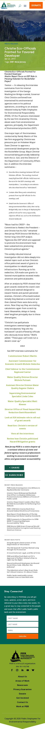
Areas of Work (22, 681)
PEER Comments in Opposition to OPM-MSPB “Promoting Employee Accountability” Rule (23, 521)
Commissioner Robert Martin (22, 356)
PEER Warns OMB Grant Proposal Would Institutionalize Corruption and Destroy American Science (23, 528)
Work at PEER (22, 706)
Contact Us (22, 702)
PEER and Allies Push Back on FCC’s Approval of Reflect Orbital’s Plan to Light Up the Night (22, 558)
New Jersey (20, 62)
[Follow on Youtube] (28, 670)
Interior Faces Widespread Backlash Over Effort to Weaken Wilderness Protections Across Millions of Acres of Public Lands (23, 496)
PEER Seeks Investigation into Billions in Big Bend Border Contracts (23, 489)
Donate (36, 5)
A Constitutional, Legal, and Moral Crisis (23, 553)
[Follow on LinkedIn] (22, 670)
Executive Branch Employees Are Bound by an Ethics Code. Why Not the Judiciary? (23, 565)
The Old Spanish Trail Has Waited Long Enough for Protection (23, 549)
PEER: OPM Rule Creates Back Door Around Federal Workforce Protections (23, 510)
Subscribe (16, 475)
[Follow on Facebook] (12, 670)
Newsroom (22, 685)
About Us (22, 676)
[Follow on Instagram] (17, 670)
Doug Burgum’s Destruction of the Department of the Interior (21, 544)
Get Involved (22, 698)
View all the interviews (22, 433)
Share (15, 467)
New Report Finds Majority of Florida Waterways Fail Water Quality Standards (23, 515)
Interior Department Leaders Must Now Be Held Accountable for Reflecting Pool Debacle (23, 504)
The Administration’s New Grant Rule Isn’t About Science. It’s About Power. (22, 571)
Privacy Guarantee (22, 689)
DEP (12, 62)
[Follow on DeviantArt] (33, 670)
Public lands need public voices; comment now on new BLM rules (20, 576)
